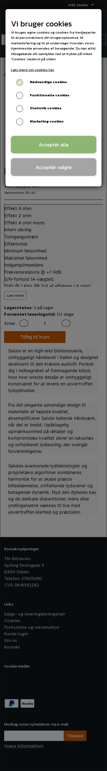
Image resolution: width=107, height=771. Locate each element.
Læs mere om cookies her (32, 69)
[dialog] (53, 385)
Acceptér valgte (54, 167)
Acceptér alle (54, 144)
